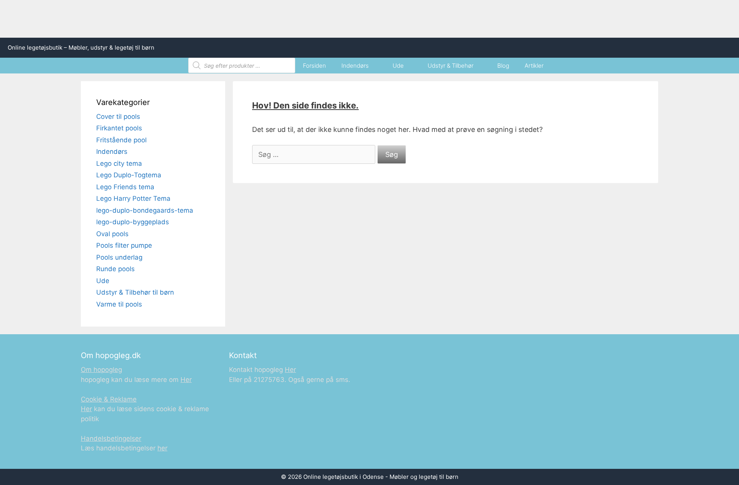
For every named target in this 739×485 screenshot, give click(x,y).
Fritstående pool (121, 140)
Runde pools (115, 269)
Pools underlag (119, 257)
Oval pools (112, 234)
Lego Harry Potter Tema (133, 198)
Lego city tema (119, 163)
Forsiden (314, 65)
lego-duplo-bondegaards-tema (144, 210)
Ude (398, 65)
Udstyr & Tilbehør (450, 65)
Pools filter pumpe (124, 245)
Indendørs (355, 65)
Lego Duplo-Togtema (128, 175)
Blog (503, 65)
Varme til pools (119, 304)
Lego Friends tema (125, 187)
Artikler (534, 65)
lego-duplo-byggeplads (132, 222)
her (162, 448)
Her (186, 379)
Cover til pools (118, 116)
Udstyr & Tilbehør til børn (135, 292)
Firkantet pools (119, 128)
